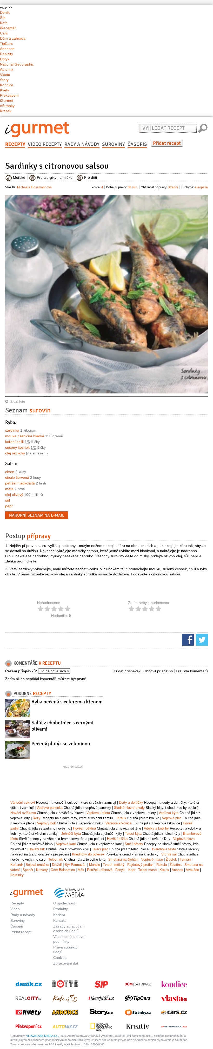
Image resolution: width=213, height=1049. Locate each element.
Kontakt (59, 920)
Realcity (6, 54)
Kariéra (59, 915)
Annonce (7, 49)
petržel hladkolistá (20, 483)
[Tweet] (201, 639)
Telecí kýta (133, 834)
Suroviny (113, 144)
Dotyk (4, 59)
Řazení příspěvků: (21, 671)
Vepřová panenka (50, 808)
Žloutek (171, 859)
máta (9, 489)
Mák (81, 870)
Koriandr (16, 865)
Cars (4, 33)
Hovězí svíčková (23, 813)
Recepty (15, 144)
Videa (15, 909)
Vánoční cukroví (22, 802)
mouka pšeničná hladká (24, 436)
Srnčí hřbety (134, 844)
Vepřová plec (172, 818)
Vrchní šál (169, 854)
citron (9, 472)
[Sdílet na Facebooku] (187, 639)
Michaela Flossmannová (34, 187)
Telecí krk (55, 859)
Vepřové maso (152, 859)
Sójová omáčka (37, 865)
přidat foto (16, 401)
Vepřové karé (66, 844)
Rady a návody (81, 144)
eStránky (7, 106)
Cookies (59, 957)
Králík (121, 818)
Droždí (57, 865)
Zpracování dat (65, 963)
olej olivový (14, 495)
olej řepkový (15, 453)
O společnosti (64, 903)
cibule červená (17, 477)
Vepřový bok (46, 823)
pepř (9, 506)
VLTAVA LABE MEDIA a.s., (42, 1035)
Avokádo (192, 870)
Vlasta (5, 75)
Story (4, 80)
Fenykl (120, 870)
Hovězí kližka (117, 839)
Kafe (4, 23)
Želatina (176, 865)
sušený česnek (17, 447)
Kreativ (5, 111)
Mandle (94, 865)
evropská (201, 187)
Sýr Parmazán (75, 865)
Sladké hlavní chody (129, 808)
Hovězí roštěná (84, 828)
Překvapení (9, 95)
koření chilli (14, 442)
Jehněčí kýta (71, 834)
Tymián (185, 859)
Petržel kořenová (99, 870)
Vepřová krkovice (118, 823)
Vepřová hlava (184, 839)
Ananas (177, 870)
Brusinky (17, 875)
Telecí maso (147, 870)
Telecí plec (100, 849)
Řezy (37, 818)
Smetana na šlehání (123, 859)
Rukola (161, 865)
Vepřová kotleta (98, 813)
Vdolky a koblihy (156, 828)
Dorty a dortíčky (131, 802)
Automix (6, 69)
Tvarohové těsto (163, 849)
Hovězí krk (37, 849)
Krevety (42, 870)
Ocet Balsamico (63, 870)
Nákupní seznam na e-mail (36, 515)
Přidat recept (167, 143)
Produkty (60, 909)
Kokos (164, 870)
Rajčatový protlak (140, 865)
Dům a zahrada (12, 38)
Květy (4, 90)
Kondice (6, 85)
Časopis (137, 144)
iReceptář (8, 28)
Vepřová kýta (168, 813)
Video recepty (45, 144)
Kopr (131, 870)
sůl (7, 500)
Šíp (2, 18)
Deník (5, 12)
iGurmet (6, 100)
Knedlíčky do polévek (88, 854)
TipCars (6, 43)
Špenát (28, 870)
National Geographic (17, 64)
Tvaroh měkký (113, 865)
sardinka (12, 430)
